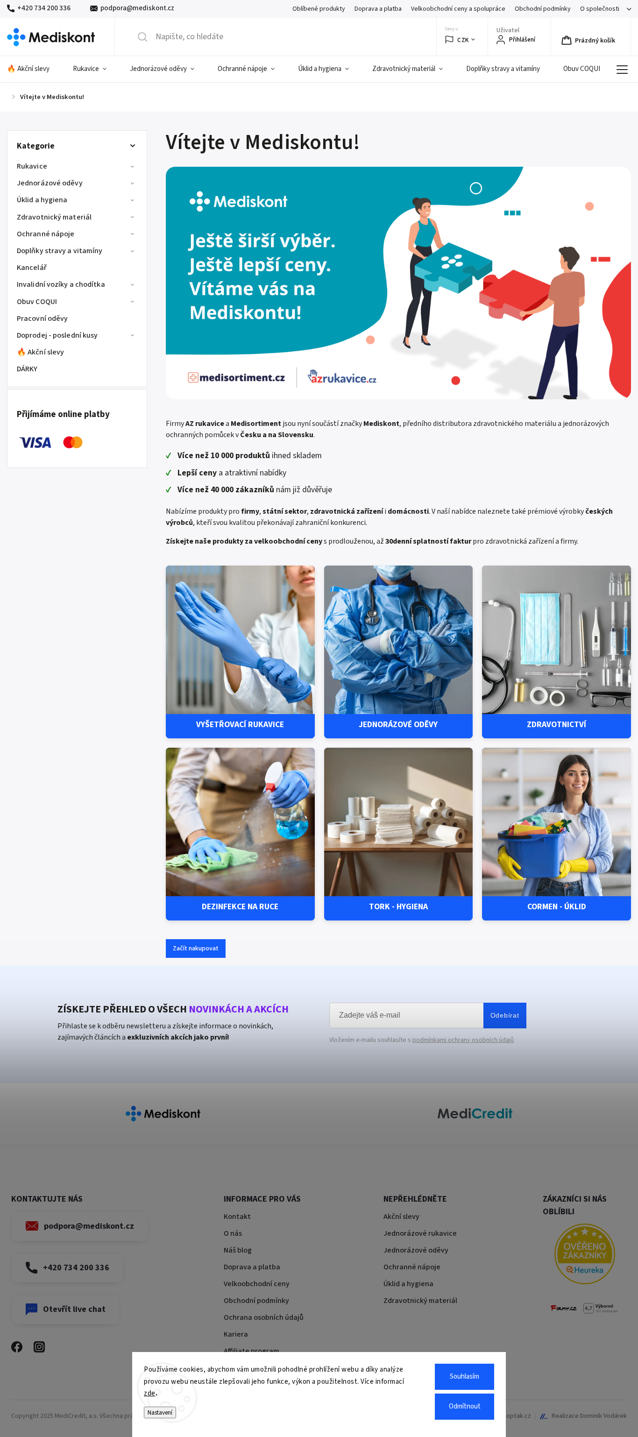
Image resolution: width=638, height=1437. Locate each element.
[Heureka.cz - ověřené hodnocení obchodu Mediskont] (585, 1256)
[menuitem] (34, 69)
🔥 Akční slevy (40, 352)
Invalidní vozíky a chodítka (61, 284)
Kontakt (237, 1216)
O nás (233, 1233)
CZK (463, 39)
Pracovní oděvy (42, 318)
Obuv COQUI (37, 302)
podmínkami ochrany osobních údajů (463, 1040)
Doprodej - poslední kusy (57, 335)
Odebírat (504, 1015)
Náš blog (238, 1250)
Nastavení (160, 1412)
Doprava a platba (378, 9)
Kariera (236, 1334)
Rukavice (32, 166)
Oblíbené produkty (318, 9)
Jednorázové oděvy (50, 183)
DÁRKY (27, 369)
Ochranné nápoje (46, 234)
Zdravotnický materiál (54, 217)
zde (150, 1393)
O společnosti (599, 9)
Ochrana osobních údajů (264, 1317)
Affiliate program (251, 1351)
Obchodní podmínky (543, 9)
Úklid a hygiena (42, 200)
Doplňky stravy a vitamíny (60, 251)
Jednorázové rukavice (420, 1233)
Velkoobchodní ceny (257, 1284)
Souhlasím (464, 1376)
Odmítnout (465, 1406)
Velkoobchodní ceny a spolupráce (458, 9)
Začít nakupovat (196, 948)
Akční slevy (401, 1216)
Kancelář (32, 267)
